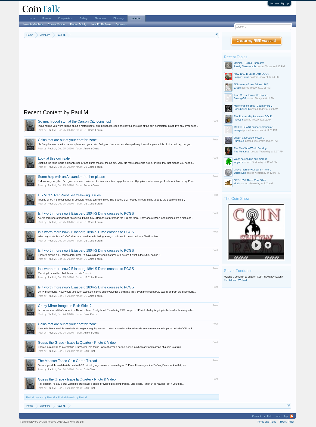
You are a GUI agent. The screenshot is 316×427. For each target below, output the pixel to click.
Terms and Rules (266, 421)
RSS (291, 416)
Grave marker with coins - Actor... (253, 169)
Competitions (65, 18)
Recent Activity (78, 24)
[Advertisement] (121, 76)
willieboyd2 (240, 172)
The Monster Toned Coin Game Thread (67, 361)
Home (32, 18)
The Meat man (242, 151)
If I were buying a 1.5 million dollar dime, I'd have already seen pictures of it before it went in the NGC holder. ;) (99, 255)
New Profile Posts (101, 24)
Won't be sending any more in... (251, 159)
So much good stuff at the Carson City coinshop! (74, 121)
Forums (46, 18)
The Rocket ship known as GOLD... (254, 116)
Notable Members (33, 24)
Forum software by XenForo (52, 421)
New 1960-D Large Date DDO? (251, 73)
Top (286, 416)
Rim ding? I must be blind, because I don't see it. (65, 273)
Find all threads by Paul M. (72, 397)
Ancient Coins (91, 148)
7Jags (237, 87)
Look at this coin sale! (54, 158)
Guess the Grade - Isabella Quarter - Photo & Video (77, 342)
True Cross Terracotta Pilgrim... (251, 95)
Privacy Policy (286, 421)
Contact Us (258, 416)
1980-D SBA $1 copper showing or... (254, 127)
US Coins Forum (93, 130)
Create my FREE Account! (256, 41)
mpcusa (238, 119)
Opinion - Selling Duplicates (249, 63)
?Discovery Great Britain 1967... (252, 84)
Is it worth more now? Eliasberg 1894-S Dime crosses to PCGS (86, 213)
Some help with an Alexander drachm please (71, 177)
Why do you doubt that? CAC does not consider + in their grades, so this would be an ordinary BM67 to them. (99, 236)
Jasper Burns (241, 77)
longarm (238, 162)
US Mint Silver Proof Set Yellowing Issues (69, 195)
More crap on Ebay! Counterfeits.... (253, 105)
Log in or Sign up (279, 3)
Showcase (100, 18)
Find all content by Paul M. (41, 397)
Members (136, 18)
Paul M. (52, 130)
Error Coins (90, 314)
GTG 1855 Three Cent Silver (250, 180)
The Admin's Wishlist (235, 280)
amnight (238, 130)
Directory (118, 18)
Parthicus (239, 140)
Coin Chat (89, 351)
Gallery (84, 18)
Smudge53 (240, 98)
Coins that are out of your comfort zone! (68, 140)
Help (269, 416)
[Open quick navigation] (216, 34)
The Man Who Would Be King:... (251, 148)
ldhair (237, 183)
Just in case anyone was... (249, 137)
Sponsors (121, 24)
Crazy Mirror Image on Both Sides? (64, 306)
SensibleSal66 (242, 109)
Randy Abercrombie (245, 66)
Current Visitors (56, 24)
